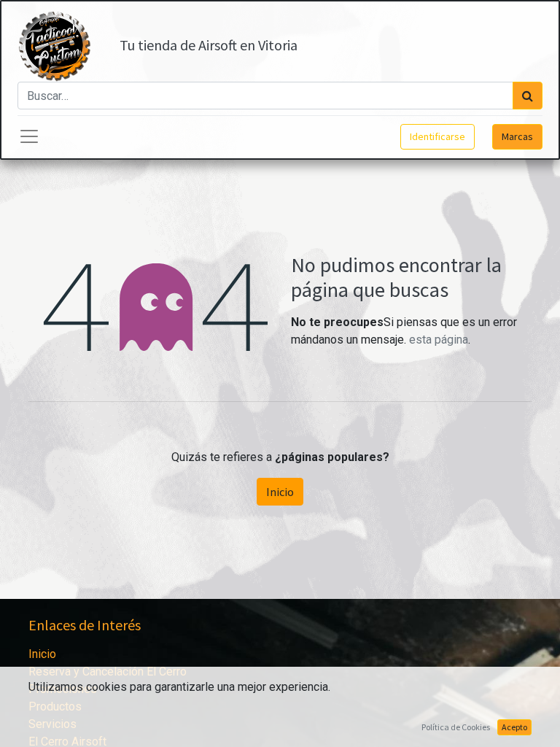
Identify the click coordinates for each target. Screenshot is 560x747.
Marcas (517, 136)
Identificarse (437, 136)
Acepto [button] (514, 726)
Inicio (280, 491)
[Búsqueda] (527, 95)
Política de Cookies (455, 726)
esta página (438, 340)
